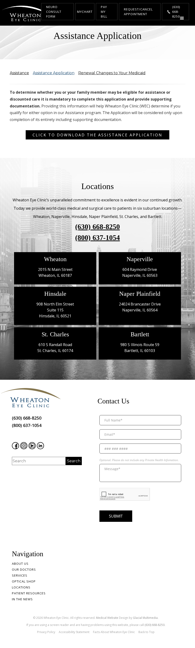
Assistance (19, 73)
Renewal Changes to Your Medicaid (112, 73)
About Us (20, 563)
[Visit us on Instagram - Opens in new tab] (23, 445)
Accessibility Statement (74, 632)
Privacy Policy (46, 632)
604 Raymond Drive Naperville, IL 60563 (139, 272)
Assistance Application (53, 73)
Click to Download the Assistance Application (97, 135)
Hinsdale (55, 293)
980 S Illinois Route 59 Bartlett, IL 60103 (139, 347)
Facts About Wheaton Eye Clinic (114, 632)
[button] (182, 19)
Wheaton (55, 259)
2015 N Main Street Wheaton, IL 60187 (55, 272)
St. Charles (55, 334)
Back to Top (146, 632)
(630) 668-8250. (155, 625)
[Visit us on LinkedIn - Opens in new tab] (40, 445)
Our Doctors (24, 569)
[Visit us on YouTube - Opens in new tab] (32, 445)
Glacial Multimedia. (145, 618)
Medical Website (107, 618)
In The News (22, 599)
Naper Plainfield (139, 293)
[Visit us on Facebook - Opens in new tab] (15, 445)
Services (19, 575)
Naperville (140, 259)
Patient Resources (29, 593)
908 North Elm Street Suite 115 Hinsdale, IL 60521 (55, 310)
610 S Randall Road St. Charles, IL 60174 (55, 347)
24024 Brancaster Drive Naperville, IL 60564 (140, 307)
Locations (21, 587)
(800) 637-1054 (97, 237)
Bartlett (140, 334)
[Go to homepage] (26, 13)
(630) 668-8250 (97, 226)
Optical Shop (24, 581)
